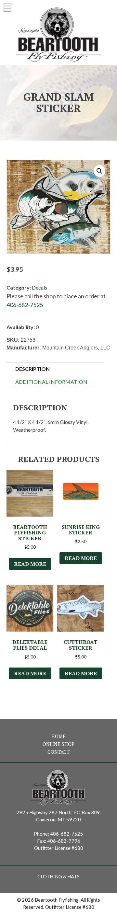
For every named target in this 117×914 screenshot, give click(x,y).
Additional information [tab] (51, 382)
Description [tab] (32, 369)
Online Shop (58, 744)
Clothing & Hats (58, 876)
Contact (58, 752)
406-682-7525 (24, 304)
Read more (30, 563)
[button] (99, 171)
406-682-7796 (63, 841)
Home (58, 736)
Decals (39, 287)
